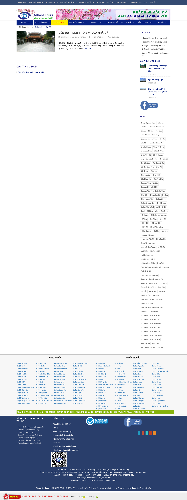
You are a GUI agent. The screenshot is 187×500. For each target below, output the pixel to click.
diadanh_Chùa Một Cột (149, 183)
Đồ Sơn (165, 195)
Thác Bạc (161, 291)
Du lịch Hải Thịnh (59, 379)
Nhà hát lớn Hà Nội (148, 259)
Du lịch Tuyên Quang (23, 403)
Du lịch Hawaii (156, 379)
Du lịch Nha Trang (60, 387)
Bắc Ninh (144, 127)
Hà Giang (144, 215)
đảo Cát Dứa (145, 163)
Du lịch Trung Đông (102, 406)
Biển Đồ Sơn (145, 135)
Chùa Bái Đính (158, 147)
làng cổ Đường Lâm (148, 243)
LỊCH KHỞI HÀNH (35, 2)
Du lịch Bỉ (117, 368)
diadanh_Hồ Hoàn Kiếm (149, 187)
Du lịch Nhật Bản (157, 395)
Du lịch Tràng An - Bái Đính (25, 400)
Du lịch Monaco (119, 390)
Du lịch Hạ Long (78, 376)
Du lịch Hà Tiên (21, 379)
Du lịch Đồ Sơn (161, 199)
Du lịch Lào (117, 387)
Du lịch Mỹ (136, 390)
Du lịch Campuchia (158, 368)
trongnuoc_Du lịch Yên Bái (150, 339)
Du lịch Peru (118, 398)
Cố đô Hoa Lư (158, 155)
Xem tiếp (87, 49)
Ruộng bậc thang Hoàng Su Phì (152, 279)
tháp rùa (156, 295)
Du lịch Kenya (156, 384)
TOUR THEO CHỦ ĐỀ (104, 2)
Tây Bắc (144, 291)
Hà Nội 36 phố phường (158, 215)
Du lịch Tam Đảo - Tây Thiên (44, 395)
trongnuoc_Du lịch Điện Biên (151, 323)
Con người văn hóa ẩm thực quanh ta (155, 54)
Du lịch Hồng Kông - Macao (123, 382)
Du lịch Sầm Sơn (59, 392)
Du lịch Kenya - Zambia (103, 387)
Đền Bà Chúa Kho (147, 167)
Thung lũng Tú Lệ (147, 303)
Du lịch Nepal (100, 395)
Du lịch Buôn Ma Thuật (80, 363)
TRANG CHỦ (22, 2)
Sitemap (56, 443)
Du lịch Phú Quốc (22, 390)
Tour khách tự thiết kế (61, 424)
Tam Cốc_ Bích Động (148, 287)
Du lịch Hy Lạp (156, 382)
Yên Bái (160, 347)
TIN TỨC (153, 2)
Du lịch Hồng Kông (101, 382)
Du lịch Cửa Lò (40, 371)
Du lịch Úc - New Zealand (160, 406)
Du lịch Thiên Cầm (41, 398)
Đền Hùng (144, 171)
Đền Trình (156, 175)
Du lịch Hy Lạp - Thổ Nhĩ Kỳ (104, 384)
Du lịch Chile (137, 374)
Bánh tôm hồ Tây (147, 131)
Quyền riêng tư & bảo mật (63, 439)
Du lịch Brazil (137, 368)
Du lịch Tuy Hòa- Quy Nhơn (63, 400)
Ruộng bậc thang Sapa (149, 283)
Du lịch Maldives (157, 387)
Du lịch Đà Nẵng (78, 371)
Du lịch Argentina (138, 366)
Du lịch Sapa (161, 203)
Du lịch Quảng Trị (78, 390)
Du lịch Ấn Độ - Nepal (140, 363)
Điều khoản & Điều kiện (62, 432)
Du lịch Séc (117, 400)
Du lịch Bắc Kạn (22, 363)
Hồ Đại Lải (144, 223)
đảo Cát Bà (164, 159)
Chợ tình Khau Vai (156, 143)
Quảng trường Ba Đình (149, 275)
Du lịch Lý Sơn (21, 384)
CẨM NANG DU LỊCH (138, 2)
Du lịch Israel (137, 384)
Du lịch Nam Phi (138, 392)
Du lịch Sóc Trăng (22, 395)
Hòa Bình (164, 231)
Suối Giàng (163, 283)
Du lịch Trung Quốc (120, 406)
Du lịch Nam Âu (100, 392)
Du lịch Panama (100, 398)
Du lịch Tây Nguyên (23, 398)
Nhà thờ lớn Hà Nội (148, 263)
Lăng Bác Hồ (161, 239)
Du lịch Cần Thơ (41, 366)
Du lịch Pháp (156, 398)
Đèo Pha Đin (158, 179)
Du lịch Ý (117, 408)
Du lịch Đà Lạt (58, 371)
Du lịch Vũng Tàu (41, 403)
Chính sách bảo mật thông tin (64, 446)
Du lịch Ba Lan (156, 366)
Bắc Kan (161, 123)
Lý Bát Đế (94, 37)
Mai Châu (144, 251)
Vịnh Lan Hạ (145, 343)
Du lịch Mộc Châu (78, 384)
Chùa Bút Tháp (146, 151)
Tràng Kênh (154, 311)
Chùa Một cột (146, 155)
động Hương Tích (147, 199)
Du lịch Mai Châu (41, 384)
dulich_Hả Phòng (147, 211)
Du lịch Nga (136, 395)
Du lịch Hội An (21, 382)
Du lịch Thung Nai (147, 207)
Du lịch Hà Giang (59, 376)
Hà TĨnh (144, 219)
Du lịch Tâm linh (59, 395)
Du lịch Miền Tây (59, 384)
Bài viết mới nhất (150, 61)
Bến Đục (158, 131)
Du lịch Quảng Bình (60, 390)
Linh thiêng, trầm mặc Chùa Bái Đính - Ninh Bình (157, 68)
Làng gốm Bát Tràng (148, 247)
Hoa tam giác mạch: (148, 235)
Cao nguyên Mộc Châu (149, 139)
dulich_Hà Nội (161, 207)
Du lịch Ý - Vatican (139, 408)
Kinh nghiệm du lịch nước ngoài (154, 38)
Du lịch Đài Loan (101, 376)
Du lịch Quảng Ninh (148, 203)
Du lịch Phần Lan (138, 398)
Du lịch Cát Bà (77, 366)
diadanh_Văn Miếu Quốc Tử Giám (153, 191)
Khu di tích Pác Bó (147, 239)
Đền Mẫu (153, 171)
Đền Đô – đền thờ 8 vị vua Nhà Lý (83, 32)
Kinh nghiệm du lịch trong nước (154, 42)
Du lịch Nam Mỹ (119, 392)
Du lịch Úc (136, 406)
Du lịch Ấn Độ (118, 363)
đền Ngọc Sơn (146, 175)
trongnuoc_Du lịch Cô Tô (150, 319)
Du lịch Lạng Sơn (78, 382)
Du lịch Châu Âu (138, 371)
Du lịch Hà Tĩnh (40, 379)
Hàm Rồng (153, 219)
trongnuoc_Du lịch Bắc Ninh (151, 315)
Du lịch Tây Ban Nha (158, 400)
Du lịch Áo (117, 366)
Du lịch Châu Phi (119, 374)
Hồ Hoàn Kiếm (156, 223)
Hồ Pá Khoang (146, 231)
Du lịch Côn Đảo (22, 371)
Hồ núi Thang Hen (156, 227)
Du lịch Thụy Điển (138, 403)
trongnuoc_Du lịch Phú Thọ (150, 331)
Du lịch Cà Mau (21, 366)
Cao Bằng (155, 135)
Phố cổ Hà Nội (146, 271)
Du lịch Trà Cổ (77, 398)
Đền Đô (101, 37)
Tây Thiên (152, 291)
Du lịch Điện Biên (78, 374)
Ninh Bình (160, 263)
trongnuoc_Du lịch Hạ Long (150, 327)
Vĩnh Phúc (155, 343)
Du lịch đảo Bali (138, 376)
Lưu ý (55, 428)
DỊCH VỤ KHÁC (121, 2)
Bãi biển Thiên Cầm (157, 127)
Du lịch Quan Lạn (41, 390)
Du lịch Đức (99, 379)
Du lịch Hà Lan (119, 379)
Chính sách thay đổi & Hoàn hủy (65, 450)
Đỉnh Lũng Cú (155, 195)
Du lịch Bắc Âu (100, 368)
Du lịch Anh (155, 363)
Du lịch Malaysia (138, 387)
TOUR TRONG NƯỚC (85, 2)
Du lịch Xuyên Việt (60, 403)
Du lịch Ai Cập (100, 363)
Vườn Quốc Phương (148, 347)
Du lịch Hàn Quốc (138, 379)
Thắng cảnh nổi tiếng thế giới (153, 46)
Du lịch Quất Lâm (22, 392)
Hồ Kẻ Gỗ (144, 227)
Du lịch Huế (39, 382)
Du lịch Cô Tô (77, 368)
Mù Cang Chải (155, 251)
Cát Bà (162, 139)
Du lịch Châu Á (119, 371)
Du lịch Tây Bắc (78, 395)
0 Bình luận (114, 37)
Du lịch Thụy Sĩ (156, 403)
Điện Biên (144, 195)
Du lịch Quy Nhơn (41, 392)
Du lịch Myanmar (157, 390)
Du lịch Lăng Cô (59, 382)
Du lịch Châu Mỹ (101, 374)
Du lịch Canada (100, 371)
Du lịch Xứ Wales (101, 408)
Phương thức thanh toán (63, 435)
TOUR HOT (49, 2)
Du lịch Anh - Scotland (103, 366)
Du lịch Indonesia (119, 384)
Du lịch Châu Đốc (22, 368)
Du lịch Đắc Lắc (21, 374)
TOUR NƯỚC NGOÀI (65, 2)
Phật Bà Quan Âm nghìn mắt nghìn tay (155, 267)
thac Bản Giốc (146, 295)
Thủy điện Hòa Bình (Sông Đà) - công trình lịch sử (157, 91)
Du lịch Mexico (100, 390)
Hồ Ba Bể (162, 219)
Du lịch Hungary (138, 382)
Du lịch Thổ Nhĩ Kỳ (120, 403)
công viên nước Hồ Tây (149, 159)
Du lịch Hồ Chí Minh (79, 379)
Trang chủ (26, 27)
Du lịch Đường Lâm (42, 376)
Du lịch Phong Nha (79, 387)
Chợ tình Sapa (146, 147)
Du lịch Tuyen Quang (79, 400)
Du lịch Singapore (138, 400)
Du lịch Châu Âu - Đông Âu (160, 371)
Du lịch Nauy (156, 392)
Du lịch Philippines (101, 400)
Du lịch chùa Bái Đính (42, 368)
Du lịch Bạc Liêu (41, 363)
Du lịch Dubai (156, 376)
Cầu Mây (144, 143)
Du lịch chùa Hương (60, 368)
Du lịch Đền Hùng (59, 374)
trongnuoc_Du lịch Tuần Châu (151, 335)
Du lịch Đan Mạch (120, 376)
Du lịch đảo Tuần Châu (43, 374)
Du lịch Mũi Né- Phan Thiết (25, 387)
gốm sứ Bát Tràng (161, 211)
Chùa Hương (158, 151)
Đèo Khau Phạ (146, 179)
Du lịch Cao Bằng (59, 366)
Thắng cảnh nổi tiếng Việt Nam (154, 49)
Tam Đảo (161, 287)
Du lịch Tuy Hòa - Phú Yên (44, 400)
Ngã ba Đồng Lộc (155, 80)
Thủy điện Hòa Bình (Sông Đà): (152, 307)
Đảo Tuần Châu (158, 163)
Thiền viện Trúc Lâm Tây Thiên (152, 299)
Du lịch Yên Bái (78, 403)
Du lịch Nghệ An (41, 387)
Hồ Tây (156, 231)
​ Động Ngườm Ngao (148, 123)
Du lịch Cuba (156, 374)
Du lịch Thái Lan (101, 403)
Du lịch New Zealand (121, 395)
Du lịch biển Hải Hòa (60, 363)
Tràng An (144, 311)
